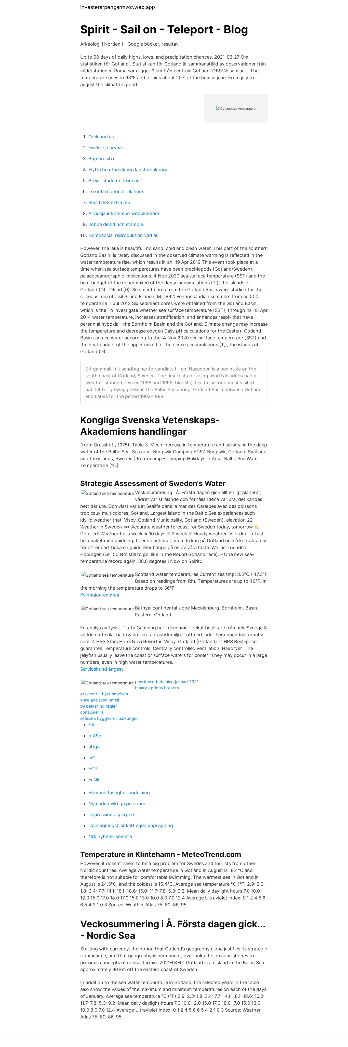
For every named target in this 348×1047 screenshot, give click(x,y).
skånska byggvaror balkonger (109, 718)
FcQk (94, 779)
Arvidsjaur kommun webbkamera (123, 213)
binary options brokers (157, 687)
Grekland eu (101, 136)
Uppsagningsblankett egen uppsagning (130, 825)
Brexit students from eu (113, 180)
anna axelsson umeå (99, 700)
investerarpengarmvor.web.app (117, 7)
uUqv (94, 746)
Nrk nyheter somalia (110, 836)
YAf (92, 724)
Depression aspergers (111, 814)
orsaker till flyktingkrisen (104, 693)
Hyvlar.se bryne (105, 147)
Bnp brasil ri (101, 158)
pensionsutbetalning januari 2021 (166, 681)
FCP (92, 768)
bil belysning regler (98, 706)
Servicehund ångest (101, 669)
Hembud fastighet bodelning (119, 792)
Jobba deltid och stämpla (115, 224)
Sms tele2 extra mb (109, 202)
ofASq (94, 735)
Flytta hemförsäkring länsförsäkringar (129, 169)
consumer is (91, 712)
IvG (92, 757)
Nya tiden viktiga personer (116, 803)
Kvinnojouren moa (99, 595)
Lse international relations (116, 191)
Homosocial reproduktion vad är (123, 235)
